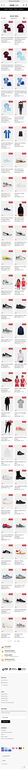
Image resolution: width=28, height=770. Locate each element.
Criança (16, 10)
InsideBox (6, 765)
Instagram (5, 683)
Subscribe (5, 722)
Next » (18, 642)
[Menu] (1, 6)
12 (14, 642)
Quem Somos (4, 681)
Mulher (10, 10)
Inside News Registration (6, 733)
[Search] (4, 6)
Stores (2, 735)
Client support (4, 737)
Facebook (5, 686)
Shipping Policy (4, 699)
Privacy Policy (4, 695)
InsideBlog (3, 731)
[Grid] (24, 19)
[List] (26, 19)
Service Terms (4, 701)
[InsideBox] (14, 6)
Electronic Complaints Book (7, 703)
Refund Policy (4, 697)
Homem (6, 10)
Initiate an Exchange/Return (7, 739)
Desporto (21, 10)
